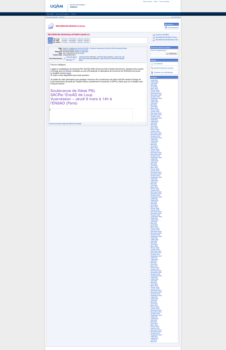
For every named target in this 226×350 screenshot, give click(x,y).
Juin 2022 (154, 162)
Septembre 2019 (156, 217)
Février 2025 (155, 110)
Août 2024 (154, 120)
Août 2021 (154, 179)
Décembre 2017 (156, 251)
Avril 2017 (154, 264)
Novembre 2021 (156, 174)
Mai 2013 (154, 341)
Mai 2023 (154, 144)
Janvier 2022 (155, 171)
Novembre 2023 (156, 134)
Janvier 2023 (155, 151)
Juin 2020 (154, 202)
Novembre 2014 (156, 312)
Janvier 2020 (155, 210)
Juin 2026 (154, 83)
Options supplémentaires (159, 50)
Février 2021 (155, 189)
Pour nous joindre (164, 1)
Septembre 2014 (156, 315)
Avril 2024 (154, 126)
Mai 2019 (154, 223)
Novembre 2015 (156, 292)
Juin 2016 (154, 281)
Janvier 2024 (155, 131)
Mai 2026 (154, 85)
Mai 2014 (154, 322)
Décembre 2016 (156, 271)
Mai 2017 (154, 263)
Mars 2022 (154, 167)
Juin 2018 (154, 241)
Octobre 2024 (155, 116)
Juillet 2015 (154, 299)
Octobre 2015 (155, 294)
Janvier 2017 (155, 269)
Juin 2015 (154, 300)
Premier (65, 39)
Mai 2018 (154, 243)
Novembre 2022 (156, 154)
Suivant (80, 39)
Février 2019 (155, 228)
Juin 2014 (154, 320)
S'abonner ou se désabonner (163, 72)
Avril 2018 (154, 244)
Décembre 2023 (156, 133)
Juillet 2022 (154, 161)
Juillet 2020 (154, 200)
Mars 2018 (154, 246)
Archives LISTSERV (162, 35)
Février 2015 (155, 307)
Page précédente (67, 123)
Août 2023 (154, 139)
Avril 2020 (154, 205)
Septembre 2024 (156, 118)
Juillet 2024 (154, 121)
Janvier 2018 (155, 249)
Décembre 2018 (156, 231)
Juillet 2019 (154, 220)
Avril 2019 (154, 225)
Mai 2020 (154, 203)
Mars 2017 (154, 266)
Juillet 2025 (154, 102)
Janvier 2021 (155, 190)
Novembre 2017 (156, 253)
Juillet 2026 (154, 82)
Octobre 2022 (155, 156)
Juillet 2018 (154, 240)
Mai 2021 (154, 184)
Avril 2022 (154, 166)
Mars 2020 (154, 207)
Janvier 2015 (155, 309)
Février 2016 (155, 287)
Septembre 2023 (156, 138)
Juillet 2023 (154, 141)
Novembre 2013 (156, 332)
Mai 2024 (154, 125)
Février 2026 (155, 90)
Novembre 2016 (156, 272)
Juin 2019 (154, 221)
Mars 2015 (154, 305)
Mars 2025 (154, 108)
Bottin (155, 1)
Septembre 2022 (156, 157)
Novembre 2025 (156, 95)
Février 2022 (155, 169)
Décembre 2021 (156, 172)
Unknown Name (71, 57)
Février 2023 (155, 149)
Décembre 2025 (156, 93)
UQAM (51, 14)
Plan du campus (147, 1)
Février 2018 (155, 248)
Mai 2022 (154, 164)
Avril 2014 (154, 323)
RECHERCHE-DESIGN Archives (166, 37)
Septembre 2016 (156, 276)
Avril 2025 (154, 106)
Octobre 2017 (155, 254)
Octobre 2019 (155, 215)
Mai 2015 (154, 302)
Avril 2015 (154, 304)
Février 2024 (155, 129)
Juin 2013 (154, 340)
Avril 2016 (154, 284)
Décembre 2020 (156, 192)
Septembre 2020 (156, 197)
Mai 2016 (154, 282)
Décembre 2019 (156, 212)
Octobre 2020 (155, 195)
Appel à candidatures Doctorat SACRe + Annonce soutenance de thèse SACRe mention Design (95, 48)
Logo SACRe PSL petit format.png (111, 58)
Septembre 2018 (156, 236)
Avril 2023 (154, 146)
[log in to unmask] (81, 50)
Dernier (86, 39)
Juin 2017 (154, 261)
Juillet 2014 (154, 318)
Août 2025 (154, 100)
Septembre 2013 (156, 335)
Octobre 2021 (155, 175)
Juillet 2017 (154, 259)
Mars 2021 (154, 187)
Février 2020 (155, 208)
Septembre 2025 (156, 98)
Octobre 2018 (155, 235)
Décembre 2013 (156, 330)
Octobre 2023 (155, 136)
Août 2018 (154, 238)
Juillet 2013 (154, 338)
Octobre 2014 (155, 313)
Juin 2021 (154, 182)
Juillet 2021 (154, 180)
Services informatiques (62, 14)
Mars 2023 (154, 148)
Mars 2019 (154, 226)
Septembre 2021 (156, 177)
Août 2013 (154, 336)
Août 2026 (154, 80)
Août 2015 (154, 297)
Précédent (72, 39)
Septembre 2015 (156, 295)
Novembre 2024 (156, 115)
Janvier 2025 (155, 111)
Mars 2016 (154, 286)
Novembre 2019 (156, 213)
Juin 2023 (154, 143)
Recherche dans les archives (160, 47)
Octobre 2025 (155, 97)
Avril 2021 (154, 185)
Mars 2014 (154, 325)
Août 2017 (154, 258)
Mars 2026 (154, 88)
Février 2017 (155, 267)
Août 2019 (154, 218)
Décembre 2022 (156, 152)
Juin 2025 (154, 103)
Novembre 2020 (156, 194)
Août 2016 (154, 277)
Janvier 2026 (155, 92)
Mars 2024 (154, 128)
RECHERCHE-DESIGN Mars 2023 (167, 40)
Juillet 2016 (154, 279)
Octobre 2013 (155, 333)
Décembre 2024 (156, 113)
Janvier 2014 (155, 328)
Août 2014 (154, 317)
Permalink (78, 123)
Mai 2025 (154, 105)
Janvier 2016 (155, 289)
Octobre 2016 (155, 274)
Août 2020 (154, 198)
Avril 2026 (154, 87)
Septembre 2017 (156, 256)
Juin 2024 (154, 123)
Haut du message (55, 123)
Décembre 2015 (156, 290)
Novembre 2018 (156, 233)
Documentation (173, 28)
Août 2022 (154, 159)
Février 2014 (155, 327)
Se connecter (158, 64)
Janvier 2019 (155, 230)
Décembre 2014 (156, 310)
